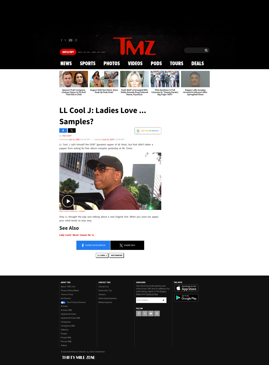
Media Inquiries (105, 302)
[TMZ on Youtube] (71, 40)
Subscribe (163, 300)
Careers (102, 294)
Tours (176, 63)
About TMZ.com (68, 286)
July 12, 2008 (74, 139)
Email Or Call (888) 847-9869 (91, 52)
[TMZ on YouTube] (151, 313)
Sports (87, 63)
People (64, 334)
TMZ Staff (66, 135)
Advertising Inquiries (107, 298)
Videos (135, 63)
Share (95, 245)
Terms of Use (67, 294)
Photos (112, 63)
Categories (66, 322)
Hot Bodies (116, 255)
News (66, 63)
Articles (64, 306)
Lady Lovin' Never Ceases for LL (76, 235)
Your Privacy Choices (76, 302)
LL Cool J (102, 255)
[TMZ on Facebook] (61, 40)
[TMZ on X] (66, 40)
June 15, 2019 (108, 139)
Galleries (65, 330)
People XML (66, 337)
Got (68, 52)
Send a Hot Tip (105, 290)
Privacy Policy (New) (70, 290)
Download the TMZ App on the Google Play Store (186, 297)
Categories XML (68, 326)
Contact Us (103, 286)
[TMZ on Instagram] (76, 40)
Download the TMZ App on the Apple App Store (186, 288)
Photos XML (66, 341)
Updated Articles (68, 314)
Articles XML (66, 310)
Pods (156, 63)
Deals (197, 63)
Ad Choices (66, 298)
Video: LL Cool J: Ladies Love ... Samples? (72, 211)
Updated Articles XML (70, 318)
